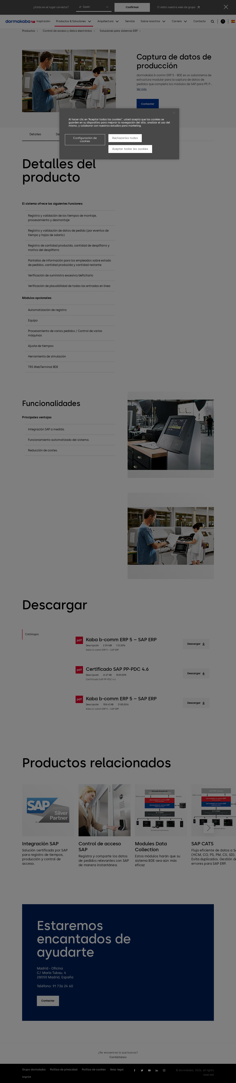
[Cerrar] (174, 113)
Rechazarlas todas (125, 138)
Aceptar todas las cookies (130, 149)
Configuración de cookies (85, 140)
